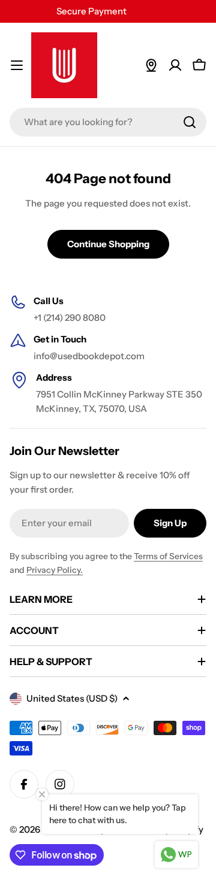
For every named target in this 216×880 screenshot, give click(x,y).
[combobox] (108, 122)
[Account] (175, 65)
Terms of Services (168, 556)
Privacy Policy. (54, 570)
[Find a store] (151, 65)
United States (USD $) (72, 698)
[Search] (189, 122)
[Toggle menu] (17, 65)
